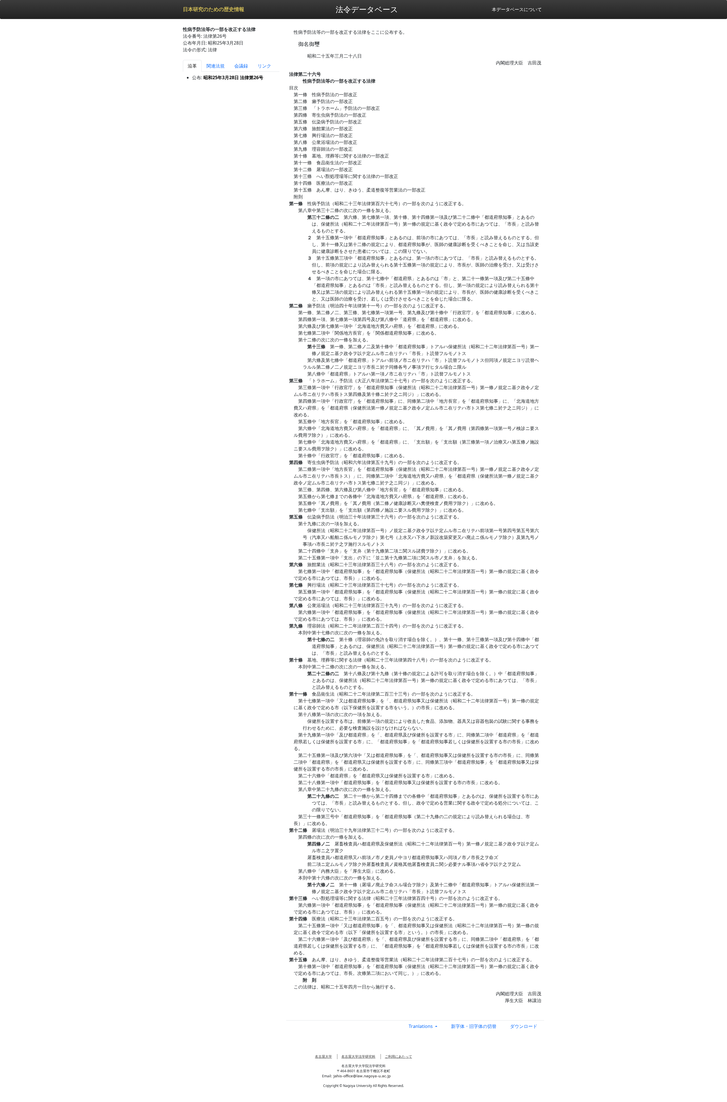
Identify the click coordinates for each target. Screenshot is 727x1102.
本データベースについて (517, 9)
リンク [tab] (264, 66)
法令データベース (367, 9)
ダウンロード (523, 1026)
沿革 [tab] (192, 66)
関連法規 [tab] (215, 66)
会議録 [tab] (241, 66)
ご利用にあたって (398, 1056)
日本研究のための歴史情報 (213, 9)
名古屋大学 (323, 1056)
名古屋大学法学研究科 (358, 1056)
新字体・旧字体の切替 (473, 1026)
